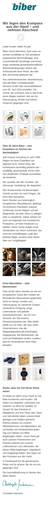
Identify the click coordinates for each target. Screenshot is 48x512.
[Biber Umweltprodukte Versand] (24, 7)
